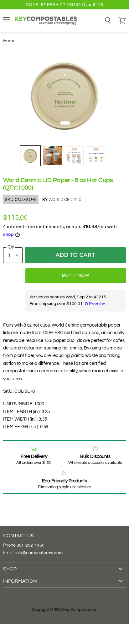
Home (9, 41)
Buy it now (75, 275)
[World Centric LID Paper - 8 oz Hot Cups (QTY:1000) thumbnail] (30, 156)
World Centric (65, 199)
